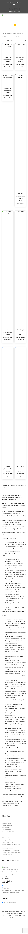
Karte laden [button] (5, 898)
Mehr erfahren (5, 878)
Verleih (9, 33)
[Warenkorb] (14, 26)
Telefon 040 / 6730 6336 (15, 9)
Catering (14, 33)
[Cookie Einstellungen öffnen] (11, 933)
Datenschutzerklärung (13, 911)
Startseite (4, 33)
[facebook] (14, 5)
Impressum (5, 911)
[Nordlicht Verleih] (2, 15)
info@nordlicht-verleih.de (15, 11)
